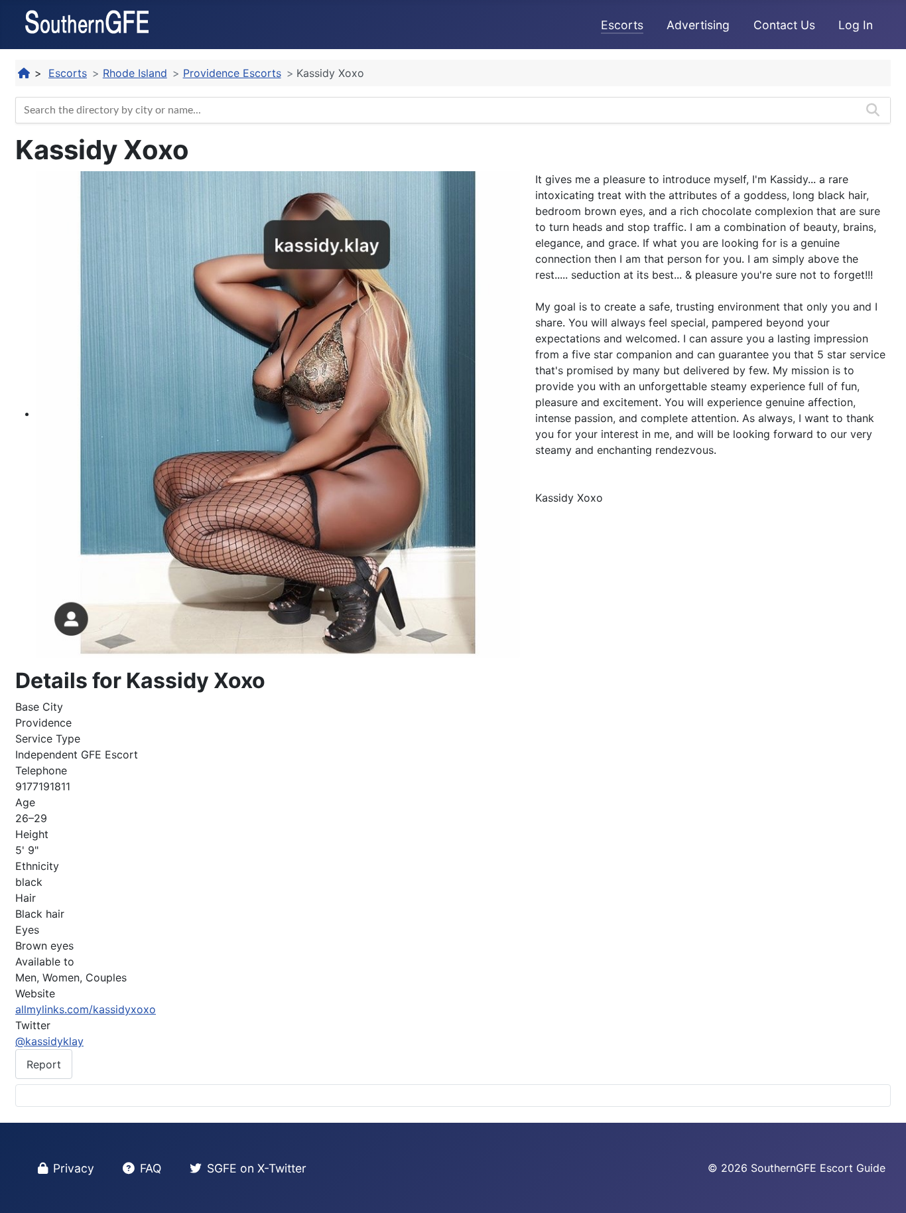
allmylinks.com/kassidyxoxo (85, 1009)
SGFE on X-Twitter (256, 1168)
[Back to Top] (882, 1188)
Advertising (698, 25)
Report (44, 1064)
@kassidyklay (49, 1041)
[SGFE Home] (24, 73)
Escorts (622, 25)
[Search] (873, 110)
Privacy (73, 1168)
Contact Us (784, 25)
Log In (855, 25)
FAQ (150, 1168)
